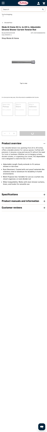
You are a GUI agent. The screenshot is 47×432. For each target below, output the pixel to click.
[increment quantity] (14, 133)
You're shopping (7, 14)
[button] (38, 3)
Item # (6, 35)
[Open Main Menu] (3, 3)
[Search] (43, 9)
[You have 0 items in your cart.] (44, 3)
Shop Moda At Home (10, 38)
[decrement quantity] (4, 133)
